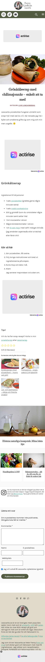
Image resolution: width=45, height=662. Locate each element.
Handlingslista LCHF (11, 472)
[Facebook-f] (21, 598)
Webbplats (6, 558)
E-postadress (28, 548)
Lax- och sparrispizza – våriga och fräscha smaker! (9, 392)
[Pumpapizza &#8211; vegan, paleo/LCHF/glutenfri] (30, 364)
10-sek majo (14, 228)
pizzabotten (16, 201)
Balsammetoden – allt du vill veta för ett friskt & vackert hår (33, 474)
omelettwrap (6, 340)
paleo (40, 625)
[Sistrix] (36, 15)
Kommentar (7, 526)
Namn (3, 548)
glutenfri (26, 625)
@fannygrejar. (18, 494)
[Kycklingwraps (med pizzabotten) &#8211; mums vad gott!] (10, 364)
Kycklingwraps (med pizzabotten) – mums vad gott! (9, 372)
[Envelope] (15, 14)
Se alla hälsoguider (29, 636)
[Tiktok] (9, 14)
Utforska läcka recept (10, 636)
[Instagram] (3, 14)
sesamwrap (22, 340)
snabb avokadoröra (19, 208)
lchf (32, 625)
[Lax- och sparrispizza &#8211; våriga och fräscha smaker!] (10, 383)
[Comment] (28, 598)
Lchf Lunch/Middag (26, 105)
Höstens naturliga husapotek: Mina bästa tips (22, 442)
